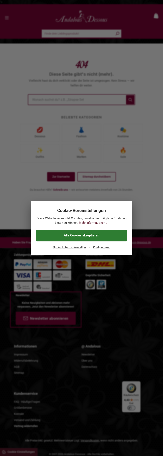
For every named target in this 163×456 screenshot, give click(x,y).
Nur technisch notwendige (69, 247)
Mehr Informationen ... (93, 223)
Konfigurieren (101, 247)
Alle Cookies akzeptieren (81, 235)
